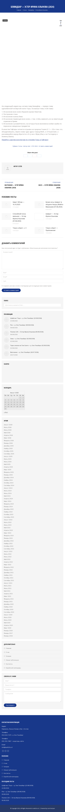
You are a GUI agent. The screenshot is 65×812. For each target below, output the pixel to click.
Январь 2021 (8, 601)
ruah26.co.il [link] (36, 808)
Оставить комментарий (45, 146)
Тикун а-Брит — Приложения (52, 229)
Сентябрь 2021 (9, 580)
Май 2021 (7, 591)
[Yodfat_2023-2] (13, 370)
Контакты (9, 664)
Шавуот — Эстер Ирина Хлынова (52, 215)
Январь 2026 (8, 443)
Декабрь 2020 (9, 604)
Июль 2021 (7, 586)
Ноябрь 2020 (8, 607)
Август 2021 (8, 583)
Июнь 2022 (7, 557)
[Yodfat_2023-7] (46, 370)
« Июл (6, 412)
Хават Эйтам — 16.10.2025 (18, 203)
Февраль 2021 (9, 599)
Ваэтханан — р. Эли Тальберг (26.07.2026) (24, 352)
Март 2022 (7, 564)
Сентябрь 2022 (9, 549)
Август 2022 (8, 551)
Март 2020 (7, 628)
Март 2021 (7, 596)
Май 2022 (7, 559)
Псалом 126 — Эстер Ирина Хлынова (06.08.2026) (27, 332)
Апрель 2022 (8, 562)
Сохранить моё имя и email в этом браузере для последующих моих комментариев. (27, 286)
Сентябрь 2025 (9, 454)
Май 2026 (7, 432)
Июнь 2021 (7, 588)
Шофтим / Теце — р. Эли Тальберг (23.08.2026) (26, 318)
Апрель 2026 (8, 435)
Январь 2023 (8, 538)
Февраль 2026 (9, 440)
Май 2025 (7, 464)
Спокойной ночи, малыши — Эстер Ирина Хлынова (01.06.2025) (19, 217)
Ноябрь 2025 (8, 448)
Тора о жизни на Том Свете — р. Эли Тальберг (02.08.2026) (30, 345)
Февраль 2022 (9, 567)
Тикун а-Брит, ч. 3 (19, 228)
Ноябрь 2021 (8, 575)
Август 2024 (8, 488)
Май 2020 (7, 622)
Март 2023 (7, 533)
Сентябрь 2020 (9, 612)
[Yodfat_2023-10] (13, 377)
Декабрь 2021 (9, 572)
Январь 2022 (8, 570)
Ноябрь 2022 (8, 543)
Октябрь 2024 (8, 483)
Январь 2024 (8, 506)
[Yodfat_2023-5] (33, 370)
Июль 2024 (7, 491)
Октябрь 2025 (8, 451)
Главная (8, 648)
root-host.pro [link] (51, 808)
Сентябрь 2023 (9, 517)
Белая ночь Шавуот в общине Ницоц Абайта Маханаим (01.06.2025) (54, 204)
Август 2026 (8, 425)
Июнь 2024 (7, 493)
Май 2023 (7, 527)
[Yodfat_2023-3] (20, 370)
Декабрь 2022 (9, 541)
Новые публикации (12, 660)
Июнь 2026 (7, 430)
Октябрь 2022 (8, 546)
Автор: (26, 146)
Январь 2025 (8, 475)
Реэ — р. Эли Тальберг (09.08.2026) (22, 325)
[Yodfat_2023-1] (7, 370)
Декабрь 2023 (9, 509)
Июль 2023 (7, 522)
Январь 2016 (8, 636)
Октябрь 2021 (8, 578)
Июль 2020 (7, 617)
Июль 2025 (7, 459)
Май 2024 (7, 496)
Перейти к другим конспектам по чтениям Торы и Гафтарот (25, 140)
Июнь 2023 (7, 525)
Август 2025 (8, 456)
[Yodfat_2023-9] (7, 377)
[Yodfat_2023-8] (53, 370)
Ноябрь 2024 (8, 480)
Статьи (5, 20)
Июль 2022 (7, 554)
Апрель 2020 (8, 625)
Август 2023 (8, 520)
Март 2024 (7, 501)
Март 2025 (7, 469)
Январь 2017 (8, 633)
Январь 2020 (8, 630)
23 (23, 404)
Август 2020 (8, 615)
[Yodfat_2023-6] (39, 370)
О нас (7, 652)
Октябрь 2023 (8, 514)
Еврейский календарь (13, 668)
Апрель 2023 (8, 530)
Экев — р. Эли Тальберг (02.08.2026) (22, 338)
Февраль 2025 (9, 472)
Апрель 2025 (8, 467)
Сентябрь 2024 (9, 485)
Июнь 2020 (7, 620)
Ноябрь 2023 (8, 512)
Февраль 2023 (9, 535)
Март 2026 (7, 438)
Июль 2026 (7, 427)
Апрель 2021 (8, 593)
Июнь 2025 (7, 461)
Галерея (8, 656)
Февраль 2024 (9, 504)
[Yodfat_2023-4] (26, 370)
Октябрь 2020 (8, 609)
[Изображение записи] (6, 204)
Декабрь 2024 (9, 477)
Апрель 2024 (8, 498)
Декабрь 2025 (9, 446)
